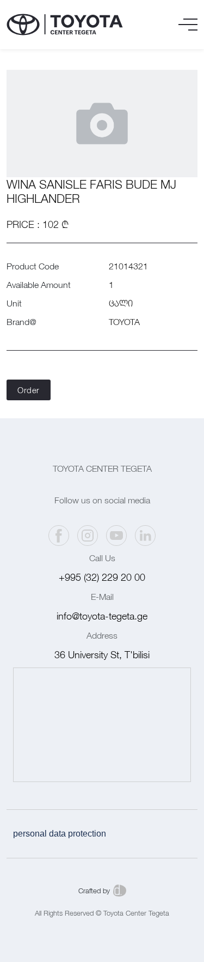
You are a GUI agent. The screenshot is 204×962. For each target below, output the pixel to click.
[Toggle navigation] (187, 25)
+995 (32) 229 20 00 (102, 577)
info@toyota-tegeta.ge (102, 616)
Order (28, 390)
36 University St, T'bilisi (102, 654)
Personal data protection (59, 833)
